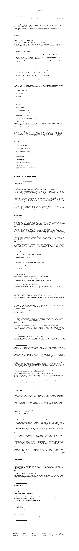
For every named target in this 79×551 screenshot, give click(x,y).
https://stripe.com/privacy (20, 308)
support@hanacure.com (27, 181)
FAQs (34, 533)
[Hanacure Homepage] (39, 526)
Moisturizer (16, 535)
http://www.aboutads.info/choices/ (22, 383)
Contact (34, 537)
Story (25, 533)
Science (25, 535)
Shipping (34, 535)
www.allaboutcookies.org (18, 457)
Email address (52, 538)
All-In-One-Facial (17, 533)
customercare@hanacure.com (29, 136)
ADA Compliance (36, 540)
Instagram (45, 535)
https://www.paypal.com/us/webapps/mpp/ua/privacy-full (26, 310)
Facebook (44, 533)
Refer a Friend (26, 540)
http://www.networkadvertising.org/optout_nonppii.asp (25, 382)
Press (25, 537)
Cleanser (15, 537)
